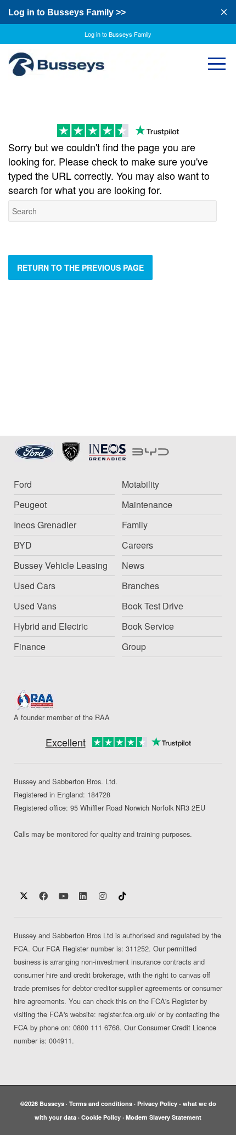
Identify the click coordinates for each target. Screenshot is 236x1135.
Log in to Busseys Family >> (67, 12)
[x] (23, 896)
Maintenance (147, 504)
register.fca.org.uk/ (126, 1014)
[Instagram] (103, 896)
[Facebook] (43, 896)
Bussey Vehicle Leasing (61, 565)
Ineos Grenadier (45, 524)
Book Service (148, 626)
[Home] (93, 64)
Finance (30, 646)
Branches (140, 585)
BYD (23, 545)
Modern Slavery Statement (163, 1117)
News (133, 565)
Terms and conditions (100, 1103)
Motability (140, 484)
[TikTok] (122, 896)
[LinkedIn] (83, 896)
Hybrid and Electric (51, 626)
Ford (23, 484)
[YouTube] (63, 896)
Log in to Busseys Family (118, 34)
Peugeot (30, 504)
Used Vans (35, 606)
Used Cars (34, 585)
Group (134, 646)
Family (135, 524)
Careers (137, 545)
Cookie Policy (101, 1117)
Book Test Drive (152, 606)
